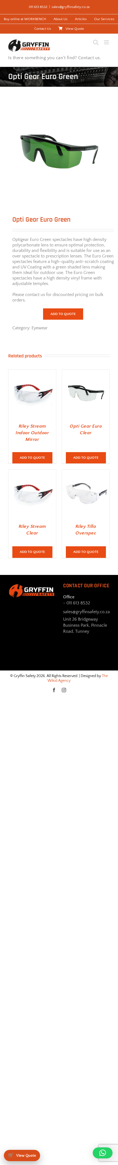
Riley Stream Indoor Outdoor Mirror (32, 433)
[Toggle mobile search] (96, 42)
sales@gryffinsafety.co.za (70, 7)
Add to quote (63, 314)
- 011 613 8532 (76, 603)
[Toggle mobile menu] (107, 42)
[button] (103, 1152)
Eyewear (40, 327)
